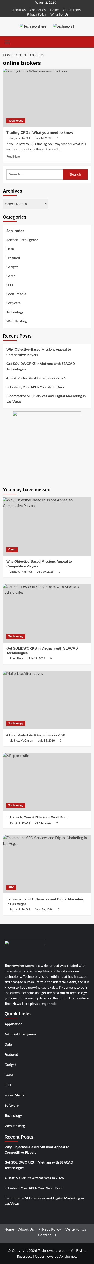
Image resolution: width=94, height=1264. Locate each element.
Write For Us (59, 14)
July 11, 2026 (43, 822)
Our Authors (72, 10)
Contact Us (38, 10)
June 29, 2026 (44, 909)
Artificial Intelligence (22, 240)
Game (11, 276)
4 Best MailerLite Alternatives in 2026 (36, 378)
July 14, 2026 (46, 740)
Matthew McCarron (21, 740)
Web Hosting (16, 321)
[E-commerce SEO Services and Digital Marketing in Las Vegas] (47, 864)
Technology (15, 120)
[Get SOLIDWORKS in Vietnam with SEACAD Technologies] (47, 613)
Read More (13, 156)
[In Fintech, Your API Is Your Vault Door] (47, 782)
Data (10, 249)
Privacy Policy (36, 14)
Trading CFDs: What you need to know (39, 133)
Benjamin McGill (20, 138)
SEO (9, 285)
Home (54, 10)
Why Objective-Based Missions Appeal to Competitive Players (38, 352)
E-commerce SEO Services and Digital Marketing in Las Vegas (46, 399)
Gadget (12, 267)
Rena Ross (17, 658)
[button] (6, 42)
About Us (19, 10)
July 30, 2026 (45, 571)
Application (15, 231)
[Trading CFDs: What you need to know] (47, 98)
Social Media (16, 294)
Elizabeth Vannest (21, 571)
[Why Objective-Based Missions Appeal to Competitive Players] (47, 526)
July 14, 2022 (43, 138)
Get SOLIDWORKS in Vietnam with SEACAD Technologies (40, 366)
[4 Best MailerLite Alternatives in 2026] (47, 700)
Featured (13, 258)
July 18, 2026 (37, 658)
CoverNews (44, 1256)
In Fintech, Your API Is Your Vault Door (35, 387)
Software (13, 303)
